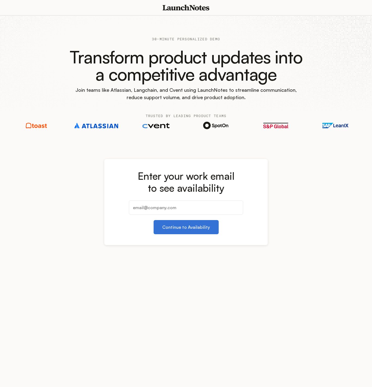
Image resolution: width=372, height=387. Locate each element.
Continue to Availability (186, 227)
